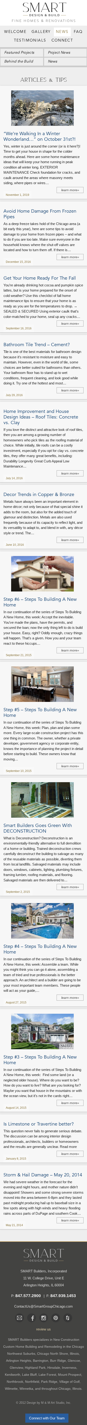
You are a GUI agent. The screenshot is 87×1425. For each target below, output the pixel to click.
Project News (59, 53)
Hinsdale (53, 1367)
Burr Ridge (58, 1360)
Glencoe (74, 1360)
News (62, 32)
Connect (62, 40)
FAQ (78, 32)
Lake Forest (47, 1374)
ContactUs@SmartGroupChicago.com (43, 1306)
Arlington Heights (18, 1360)
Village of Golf (69, 1381)
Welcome (15, 32)
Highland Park (35, 1367)
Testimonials (30, 40)
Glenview (16, 1367)
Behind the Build (18, 61)
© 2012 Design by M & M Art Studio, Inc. (43, 1402)
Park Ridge (49, 1381)
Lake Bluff (29, 1374)
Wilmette (11, 1388)
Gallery (41, 32)
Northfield (32, 1381)
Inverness (69, 1367)
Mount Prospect (69, 1374)
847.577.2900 (28, 1295)
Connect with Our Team (47, 1418)
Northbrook (15, 1381)
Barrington (40, 1360)
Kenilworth (12, 1374)
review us (43, 1329)
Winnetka (26, 1388)
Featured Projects (19, 53)
